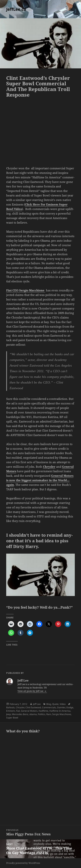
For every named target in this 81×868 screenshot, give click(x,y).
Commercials (49, 707)
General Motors (29, 710)
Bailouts (10, 707)
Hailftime (43, 710)
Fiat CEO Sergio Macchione (25, 290)
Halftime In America (59, 710)
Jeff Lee (37, 704)
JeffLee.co (16, 9)
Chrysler (49, 466)
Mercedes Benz (20, 714)
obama (33, 714)
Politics (41, 714)
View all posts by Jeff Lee (31, 691)
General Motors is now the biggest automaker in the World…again (39, 480)
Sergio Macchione (61, 714)
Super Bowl (12, 717)
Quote (55, 704)
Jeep (8, 714)
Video (63, 704)
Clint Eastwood (33, 707)
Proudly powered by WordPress (23, 863)
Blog (48, 704)
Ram (48, 714)
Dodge (69, 707)
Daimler (61, 707)
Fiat (18, 710)
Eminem (10, 710)
